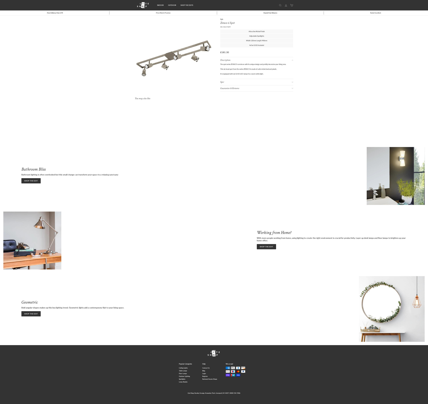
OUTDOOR (172, 5)
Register (205, 376)
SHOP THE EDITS (187, 5)
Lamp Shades (183, 382)
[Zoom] (174, 58)
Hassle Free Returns (270, 13)
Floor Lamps (183, 373)
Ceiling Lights (183, 368)
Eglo (221, 19)
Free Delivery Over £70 (55, 13)
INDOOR (160, 5)
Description (225, 60)
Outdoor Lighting (184, 376)
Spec (222, 82)
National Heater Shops (209, 379)
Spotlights (182, 379)
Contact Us (206, 368)
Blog (203, 371)
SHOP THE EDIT (31, 181)
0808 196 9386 (235, 393)
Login (204, 373)
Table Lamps (183, 371)
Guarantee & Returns (229, 88)
